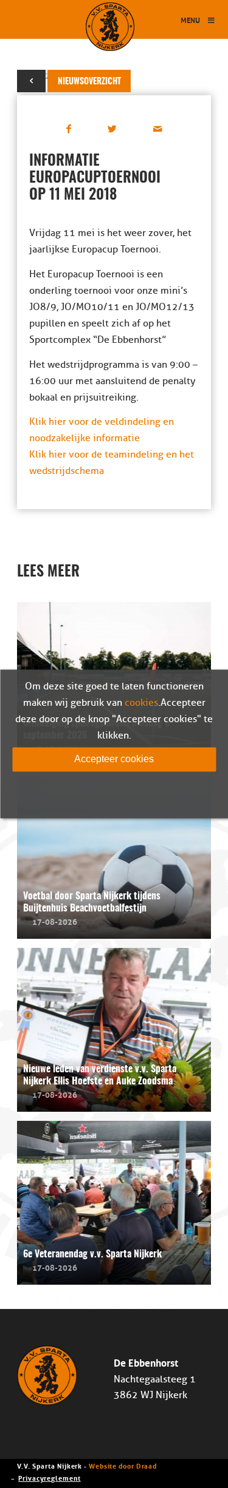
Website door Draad (123, 1465)
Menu (190, 19)
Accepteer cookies (114, 759)
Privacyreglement (49, 1477)
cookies (141, 703)
